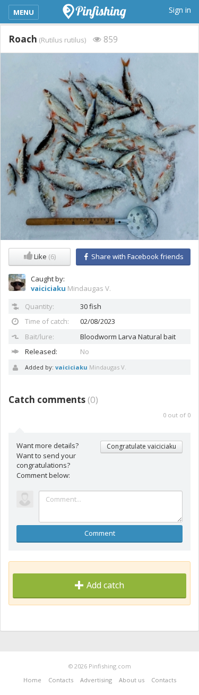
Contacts (60, 680)
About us (131, 680)
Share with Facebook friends (137, 256)
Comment (99, 533)
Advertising (96, 680)
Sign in (180, 10)
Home (32, 680)
